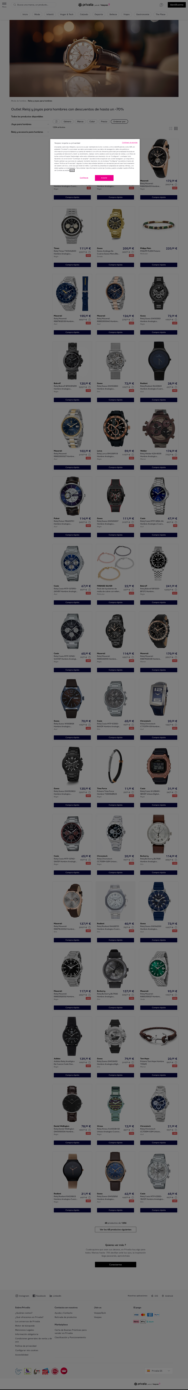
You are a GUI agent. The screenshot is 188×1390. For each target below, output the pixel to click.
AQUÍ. (72, 170)
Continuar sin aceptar (130, 142)
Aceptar (104, 178)
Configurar (84, 178)
